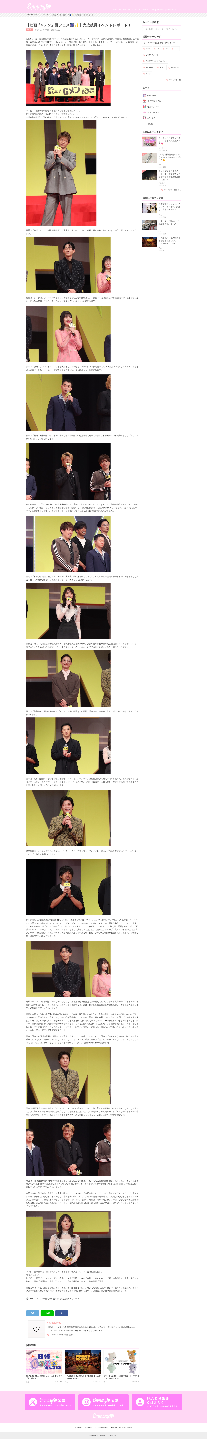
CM (158, 49)
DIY (167, 49)
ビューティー (153, 107)
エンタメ (46, 15)
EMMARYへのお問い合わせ (121, 1428)
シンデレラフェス (155, 112)
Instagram (175, 68)
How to (162, 68)
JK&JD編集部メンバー (146, 9)
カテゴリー (117, 9)
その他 (150, 124)
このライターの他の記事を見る (62, 1335)
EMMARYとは (171, 9)
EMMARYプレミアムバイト (156, 61)
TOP (179, 9)
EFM (176, 49)
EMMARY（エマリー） (34, 15)
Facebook (149, 68)
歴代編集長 (160, 9)
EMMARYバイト (152, 55)
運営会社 (78, 1428)
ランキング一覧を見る (172, 190)
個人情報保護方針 (101, 1428)
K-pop (148, 74)
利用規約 (88, 1428)
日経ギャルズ (153, 95)
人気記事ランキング (130, 9)
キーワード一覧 (175, 80)
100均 (148, 49)
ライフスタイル (154, 101)
